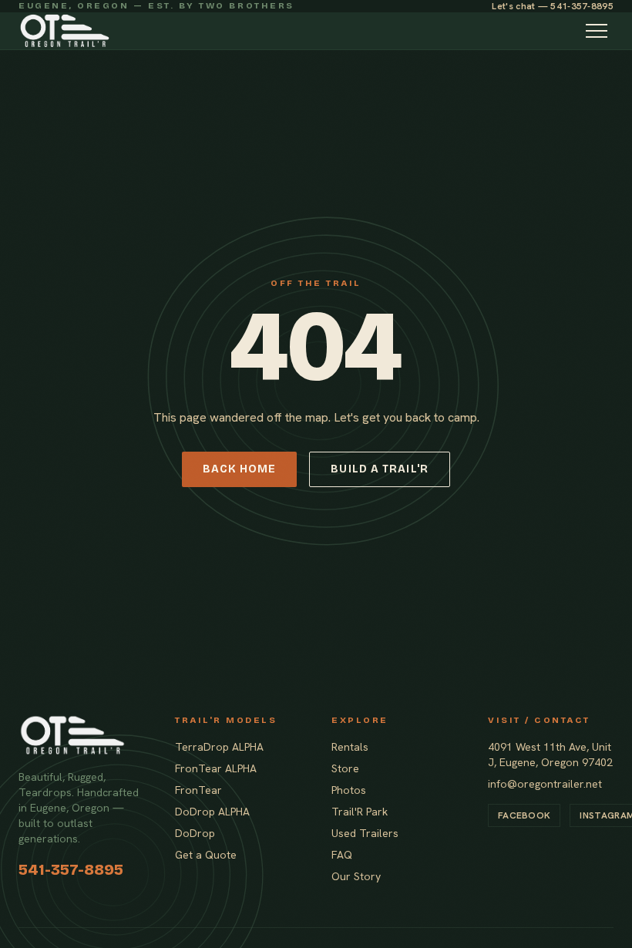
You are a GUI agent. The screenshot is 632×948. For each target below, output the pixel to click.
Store (345, 768)
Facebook (524, 815)
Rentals (349, 747)
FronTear (198, 790)
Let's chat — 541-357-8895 (553, 6)
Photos (348, 790)
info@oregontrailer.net (545, 784)
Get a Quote (206, 855)
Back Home (239, 469)
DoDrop (195, 833)
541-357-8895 (70, 869)
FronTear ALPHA (216, 768)
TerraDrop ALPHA (219, 747)
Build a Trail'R (380, 469)
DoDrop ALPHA (212, 812)
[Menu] (597, 31)
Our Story (356, 876)
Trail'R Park (359, 812)
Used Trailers (364, 833)
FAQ (341, 855)
